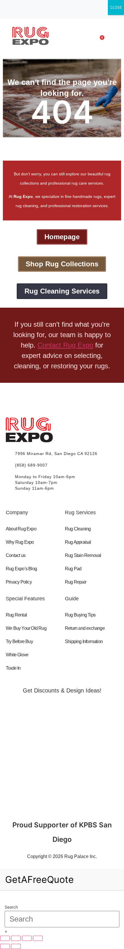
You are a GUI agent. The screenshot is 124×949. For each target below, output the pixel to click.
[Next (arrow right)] (16, 946)
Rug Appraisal (78, 542)
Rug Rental (16, 614)
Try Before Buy (19, 641)
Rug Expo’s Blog (21, 568)
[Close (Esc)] (38, 938)
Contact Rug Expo (65, 345)
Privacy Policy (19, 582)
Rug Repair (75, 582)
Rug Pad (73, 568)
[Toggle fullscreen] (16, 938)
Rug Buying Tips (80, 614)
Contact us (15, 555)
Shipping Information (84, 641)
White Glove (17, 654)
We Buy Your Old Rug (26, 628)
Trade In (13, 668)
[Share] (27, 938)
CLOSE (116, 7)
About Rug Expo (21, 528)
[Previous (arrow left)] (5, 946)
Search (11, 907)
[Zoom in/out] (5, 938)
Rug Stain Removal (83, 555)
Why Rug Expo (20, 542)
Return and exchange (85, 628)
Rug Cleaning (78, 528)
